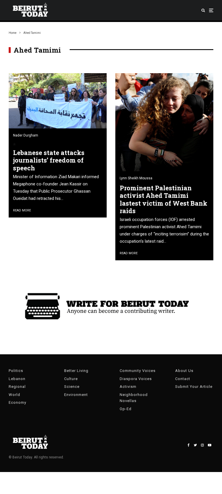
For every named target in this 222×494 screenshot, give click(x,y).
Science (71, 386)
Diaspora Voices (136, 379)
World (14, 394)
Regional (17, 386)
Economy (17, 402)
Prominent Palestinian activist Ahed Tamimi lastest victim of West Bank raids (163, 199)
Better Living (76, 370)
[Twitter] (195, 445)
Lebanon (17, 379)
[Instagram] (202, 445)
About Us (184, 370)
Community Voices (138, 370)
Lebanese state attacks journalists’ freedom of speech (48, 160)
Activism (128, 386)
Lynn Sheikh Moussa (136, 178)
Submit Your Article (193, 386)
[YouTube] (209, 445)
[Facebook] (189, 445)
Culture (71, 379)
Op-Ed (126, 409)
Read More (22, 210)
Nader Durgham (25, 135)
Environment (76, 394)
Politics (16, 370)
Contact (182, 379)
